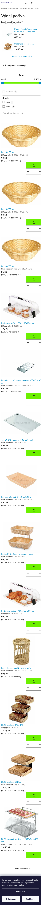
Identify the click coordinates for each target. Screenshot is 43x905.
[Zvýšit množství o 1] (40, 172)
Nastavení (20, 891)
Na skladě (11, 91)
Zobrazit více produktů (20, 56)
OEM (9, 102)
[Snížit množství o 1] (28, 172)
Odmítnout (11, 899)
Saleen (10, 106)
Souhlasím (30, 899)
